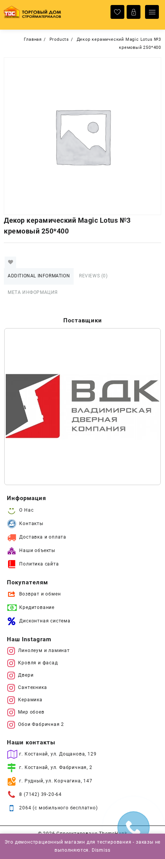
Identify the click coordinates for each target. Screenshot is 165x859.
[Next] (145, 406)
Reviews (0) (93, 276)
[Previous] (20, 406)
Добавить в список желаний (10, 262)
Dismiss (101, 850)
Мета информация (33, 292)
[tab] (39, 276)
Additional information (39, 276)
